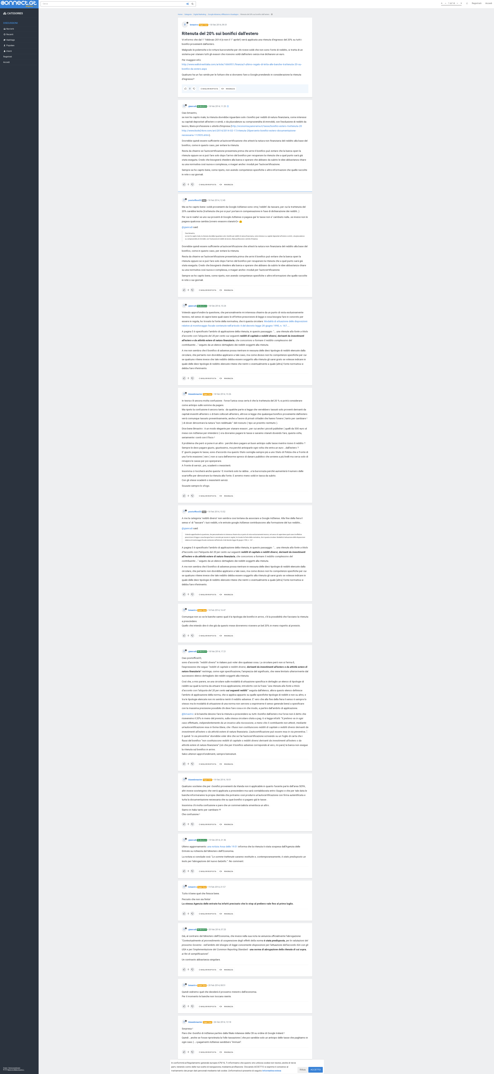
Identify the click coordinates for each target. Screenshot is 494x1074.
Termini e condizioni (14, 1068)
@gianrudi (187, 227)
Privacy (5, 1068)
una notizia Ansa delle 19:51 (222, 846)
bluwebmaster (195, 394)
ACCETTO (316, 1070)
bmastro (194, 24)
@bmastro (187, 713)
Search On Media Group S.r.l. (16, 1070)
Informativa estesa (271, 1070)
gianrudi (192, 106)
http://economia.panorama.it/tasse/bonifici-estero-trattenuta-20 (266, 126)
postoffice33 (194, 200)
